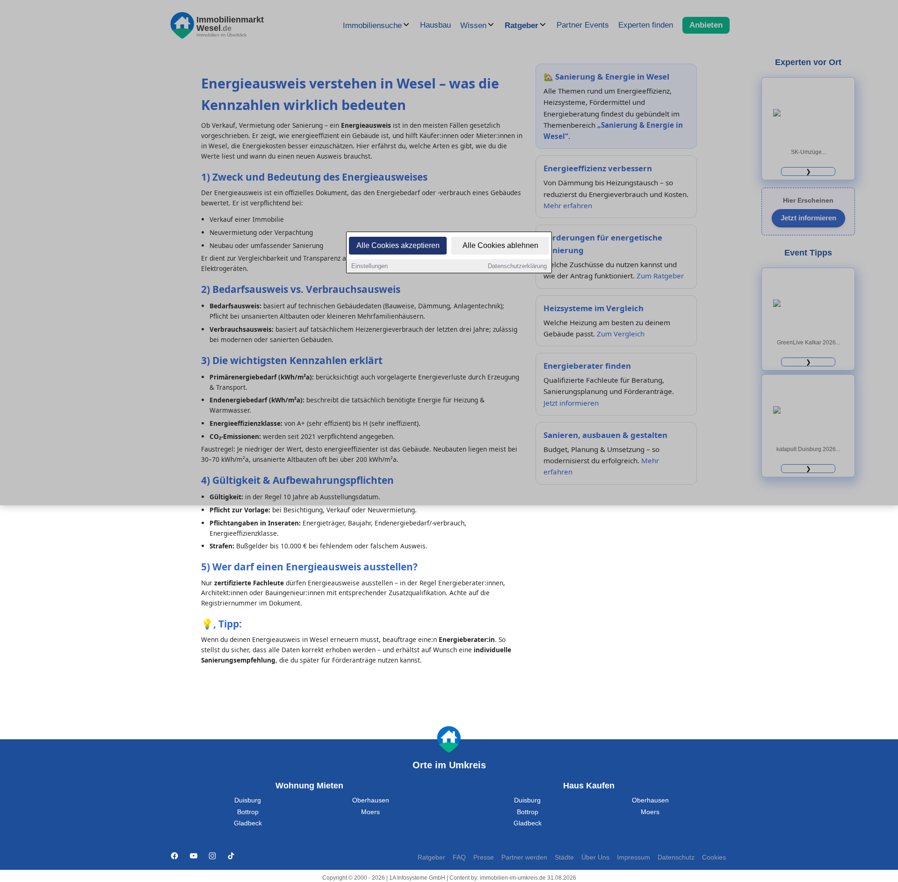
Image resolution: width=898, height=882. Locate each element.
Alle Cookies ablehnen (500, 245)
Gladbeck (248, 823)
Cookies (714, 857)
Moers (370, 812)
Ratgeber (431, 857)
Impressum (633, 857)
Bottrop (248, 812)
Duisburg (247, 800)
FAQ (459, 857)
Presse (483, 857)
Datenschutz (676, 857)
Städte (564, 857)
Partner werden (524, 857)
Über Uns (595, 857)
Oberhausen (370, 800)
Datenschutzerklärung (517, 266)
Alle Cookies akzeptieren (398, 245)
